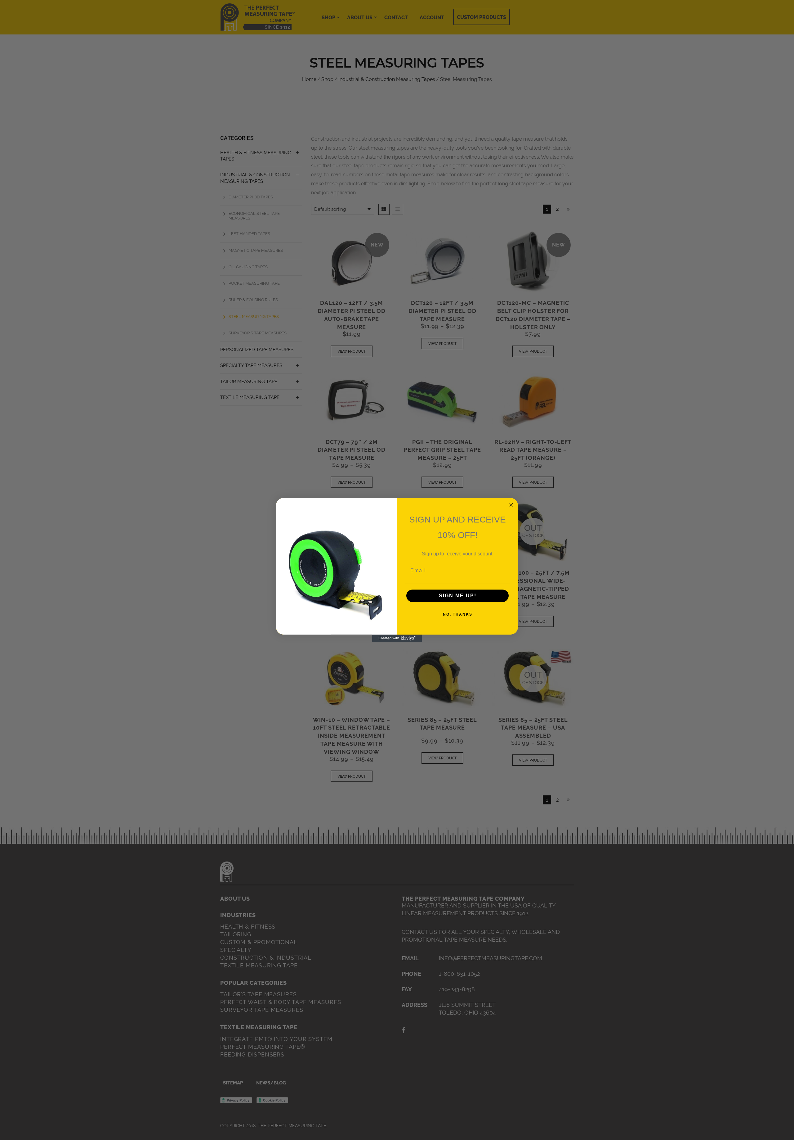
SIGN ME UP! (457, 595)
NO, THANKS (457, 614)
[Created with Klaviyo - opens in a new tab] (397, 638)
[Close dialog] (511, 505)
